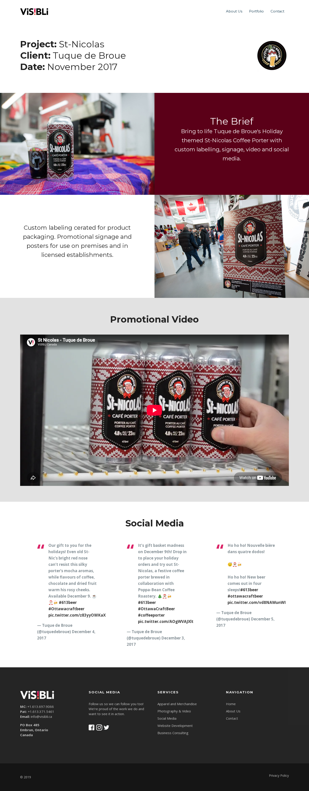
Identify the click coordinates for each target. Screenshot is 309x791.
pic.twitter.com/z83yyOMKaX (77, 615)
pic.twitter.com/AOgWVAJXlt (165, 621)
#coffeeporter (151, 615)
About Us (234, 11)
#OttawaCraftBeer (156, 608)
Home (231, 704)
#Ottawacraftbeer (66, 608)
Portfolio (256, 11)
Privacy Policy (279, 775)
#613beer (68, 602)
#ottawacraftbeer (245, 596)
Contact (277, 11)
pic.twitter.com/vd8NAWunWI (257, 602)
